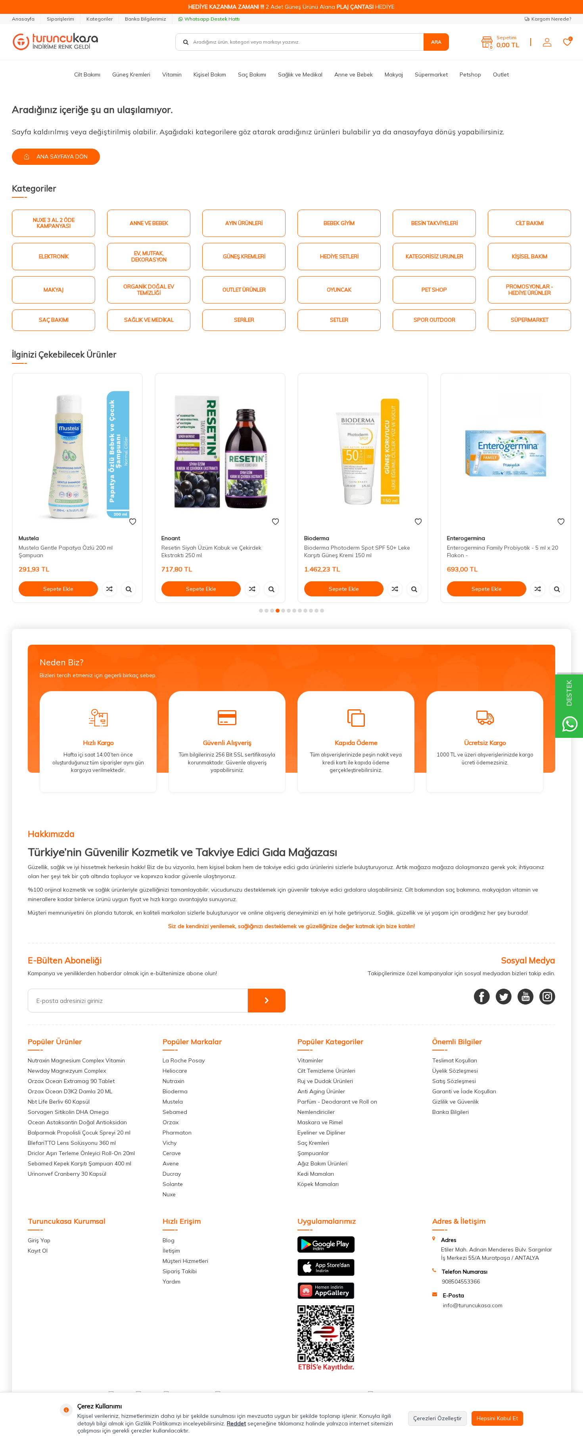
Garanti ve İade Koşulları (464, 1091)
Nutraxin (173, 1081)
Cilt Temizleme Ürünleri (326, 1070)
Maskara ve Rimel (320, 1122)
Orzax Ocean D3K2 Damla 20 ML (70, 1091)
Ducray (172, 1173)
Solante (173, 1184)
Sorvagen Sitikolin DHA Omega (68, 1111)
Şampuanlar (313, 1153)
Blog (169, 1240)
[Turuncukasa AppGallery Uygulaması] (326, 1297)
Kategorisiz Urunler (434, 256)
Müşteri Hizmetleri (185, 1260)
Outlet (501, 74)
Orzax (170, 1122)
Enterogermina (466, 538)
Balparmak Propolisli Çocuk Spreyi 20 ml (79, 1132)
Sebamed (175, 1111)
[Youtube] (525, 997)
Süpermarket (431, 74)
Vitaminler (310, 1060)
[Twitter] (504, 997)
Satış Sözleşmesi (454, 1081)
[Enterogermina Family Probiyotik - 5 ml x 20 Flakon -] (505, 451)
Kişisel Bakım (210, 74)
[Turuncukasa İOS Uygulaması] (326, 1274)
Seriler (244, 320)
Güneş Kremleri (131, 74)
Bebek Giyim (339, 223)
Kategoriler (99, 19)
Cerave (172, 1153)
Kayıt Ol (38, 1250)
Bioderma (316, 538)
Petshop (470, 74)
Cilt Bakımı (87, 74)
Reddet (236, 1423)
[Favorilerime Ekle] (132, 522)
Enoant (170, 538)
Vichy (169, 1142)
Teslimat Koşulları (454, 1060)
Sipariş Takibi (180, 1271)
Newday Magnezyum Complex (67, 1070)
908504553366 (461, 1281)
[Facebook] (482, 997)
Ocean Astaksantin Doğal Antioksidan (77, 1122)
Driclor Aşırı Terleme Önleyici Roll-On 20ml (81, 1153)
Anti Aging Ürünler (321, 1091)
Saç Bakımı (252, 74)
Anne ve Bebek (353, 74)
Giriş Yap (39, 1240)
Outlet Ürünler (244, 290)
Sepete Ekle (58, 588)
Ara (436, 42)
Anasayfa (23, 19)
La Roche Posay (184, 1060)
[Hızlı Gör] (128, 588)
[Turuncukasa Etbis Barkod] (326, 1369)
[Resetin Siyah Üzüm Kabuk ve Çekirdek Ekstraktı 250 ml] (220, 451)
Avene (171, 1163)
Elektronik (54, 256)
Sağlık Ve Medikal (149, 320)
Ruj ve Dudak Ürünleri (325, 1081)
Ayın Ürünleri (244, 223)
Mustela (29, 538)
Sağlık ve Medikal (300, 74)
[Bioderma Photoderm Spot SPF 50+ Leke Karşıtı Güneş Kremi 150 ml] (363, 451)
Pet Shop (434, 290)
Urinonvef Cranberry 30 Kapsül (67, 1173)
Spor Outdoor (434, 320)
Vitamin (172, 74)
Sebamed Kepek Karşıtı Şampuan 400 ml (79, 1163)
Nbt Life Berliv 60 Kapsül (59, 1101)
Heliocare (175, 1070)
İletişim (171, 1250)
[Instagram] (547, 997)
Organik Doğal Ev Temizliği (148, 289)
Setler (339, 320)
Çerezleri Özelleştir (437, 1418)
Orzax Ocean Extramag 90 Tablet (71, 1081)
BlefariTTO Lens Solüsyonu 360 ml (72, 1142)
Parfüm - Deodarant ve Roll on (337, 1101)
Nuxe (169, 1194)
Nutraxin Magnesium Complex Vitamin (76, 1060)
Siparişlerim (60, 19)
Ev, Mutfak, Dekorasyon (149, 256)
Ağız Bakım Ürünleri (322, 1163)
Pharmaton (177, 1132)
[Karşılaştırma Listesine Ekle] (109, 588)
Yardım (171, 1281)
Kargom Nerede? (551, 19)
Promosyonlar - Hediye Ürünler (529, 289)
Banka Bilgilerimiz (145, 19)
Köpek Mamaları (318, 1184)
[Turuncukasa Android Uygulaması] (326, 1250)
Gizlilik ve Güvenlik (455, 1101)
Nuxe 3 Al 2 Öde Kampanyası (54, 223)
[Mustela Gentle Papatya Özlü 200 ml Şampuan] (77, 451)
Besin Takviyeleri (434, 223)
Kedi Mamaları (315, 1173)
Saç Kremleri (313, 1142)
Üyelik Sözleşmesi (455, 1070)
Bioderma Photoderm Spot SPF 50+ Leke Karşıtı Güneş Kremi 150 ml (357, 551)
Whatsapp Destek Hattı (212, 19)
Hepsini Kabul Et (497, 1418)
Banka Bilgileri (450, 1111)
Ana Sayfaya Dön (61, 156)
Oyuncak (339, 290)
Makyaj (394, 74)
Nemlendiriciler (316, 1111)
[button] (261, 611)
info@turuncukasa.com (472, 1305)
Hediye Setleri (339, 256)
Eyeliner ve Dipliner (321, 1132)
